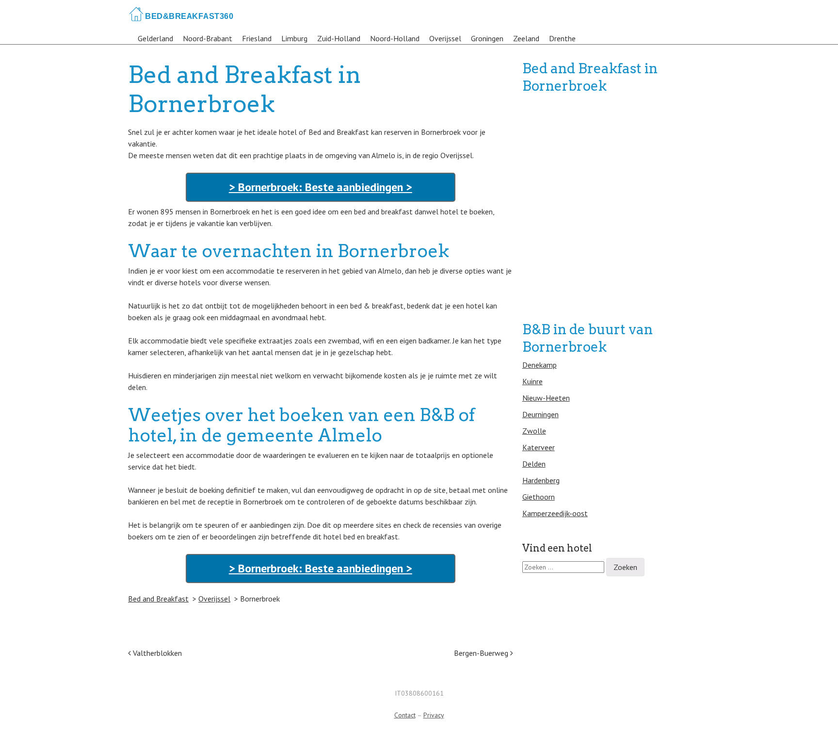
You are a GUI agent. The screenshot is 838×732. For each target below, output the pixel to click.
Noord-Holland (394, 38)
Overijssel (445, 38)
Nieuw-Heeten (546, 398)
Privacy (433, 715)
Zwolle (534, 431)
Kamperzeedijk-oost (555, 513)
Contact (405, 715)
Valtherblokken (156, 653)
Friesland (257, 38)
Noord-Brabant (207, 38)
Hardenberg (541, 480)
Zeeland (526, 38)
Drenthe (562, 38)
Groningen (487, 38)
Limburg (294, 38)
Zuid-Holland (338, 38)
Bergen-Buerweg (482, 653)
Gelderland (155, 38)
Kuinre (532, 381)
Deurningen (540, 414)
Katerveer (538, 447)
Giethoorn (538, 497)
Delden (534, 464)
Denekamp (539, 365)
